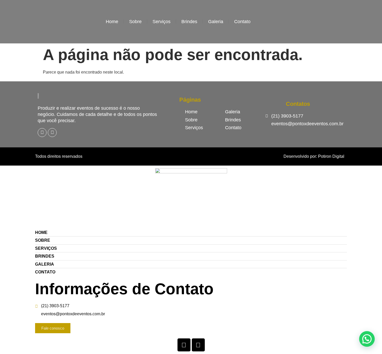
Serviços (161, 21)
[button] (367, 339)
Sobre (135, 21)
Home (112, 21)
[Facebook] (42, 132)
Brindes (189, 21)
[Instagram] (52, 132)
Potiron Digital (331, 156)
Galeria (215, 21)
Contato (242, 21)
